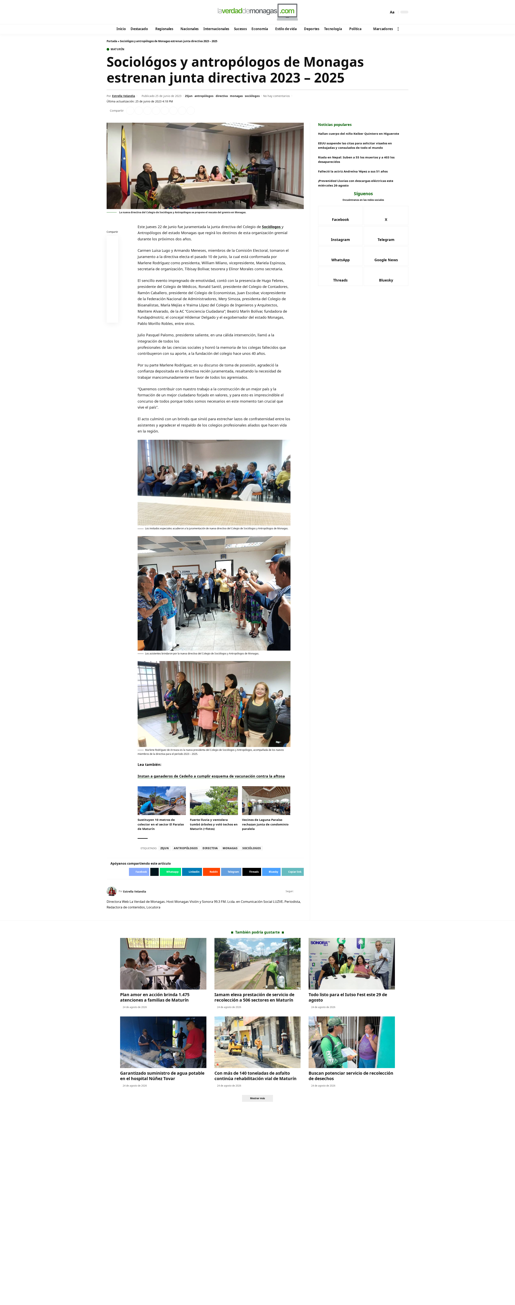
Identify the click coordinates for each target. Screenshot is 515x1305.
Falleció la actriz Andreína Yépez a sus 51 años (353, 171)
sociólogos (252, 96)
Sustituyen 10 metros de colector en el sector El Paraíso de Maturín (161, 824)
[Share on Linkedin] (156, 111)
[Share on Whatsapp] (147, 111)
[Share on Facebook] (130, 111)
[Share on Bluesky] (112, 308)
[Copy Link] (191, 111)
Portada (112, 41)
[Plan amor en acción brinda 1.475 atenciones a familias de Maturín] (163, 964)
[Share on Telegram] (173, 111)
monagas (236, 96)
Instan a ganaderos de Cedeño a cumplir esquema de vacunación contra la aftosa (211, 776)
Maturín (118, 49)
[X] (115, 12)
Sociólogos (272, 226)
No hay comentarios (276, 96)
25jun (189, 96)
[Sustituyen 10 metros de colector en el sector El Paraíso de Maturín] (162, 800)
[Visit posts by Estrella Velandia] (112, 891)
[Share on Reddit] (165, 111)
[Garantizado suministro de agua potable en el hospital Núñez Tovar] (163, 1042)
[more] (398, 29)
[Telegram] (132, 12)
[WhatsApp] (137, 12)
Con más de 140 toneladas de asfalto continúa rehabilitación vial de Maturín (255, 1075)
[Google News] (121, 12)
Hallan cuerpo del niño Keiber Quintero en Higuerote (358, 134)
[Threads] (143, 12)
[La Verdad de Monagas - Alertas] (257, 12)
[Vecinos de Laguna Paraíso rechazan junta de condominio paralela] (266, 800)
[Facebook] (110, 12)
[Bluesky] (148, 12)
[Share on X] (139, 111)
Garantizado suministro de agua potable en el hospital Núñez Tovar (162, 1075)
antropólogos (204, 96)
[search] (385, 12)
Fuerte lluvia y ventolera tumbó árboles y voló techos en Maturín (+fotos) (214, 824)
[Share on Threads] (182, 111)
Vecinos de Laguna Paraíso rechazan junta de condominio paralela (265, 824)
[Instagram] (126, 12)
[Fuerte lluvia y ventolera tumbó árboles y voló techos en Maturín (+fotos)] (214, 800)
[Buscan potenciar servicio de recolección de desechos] (352, 1042)
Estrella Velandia (123, 96)
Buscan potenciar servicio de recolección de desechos (351, 1075)
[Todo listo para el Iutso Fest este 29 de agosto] (352, 964)
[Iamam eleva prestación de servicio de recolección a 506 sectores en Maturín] (257, 964)
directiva (222, 96)
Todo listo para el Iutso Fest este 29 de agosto (348, 997)
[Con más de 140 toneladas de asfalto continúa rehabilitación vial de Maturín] (257, 1042)
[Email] (112, 318)
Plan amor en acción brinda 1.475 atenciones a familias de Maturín (155, 997)
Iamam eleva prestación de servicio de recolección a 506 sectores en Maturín (254, 997)
